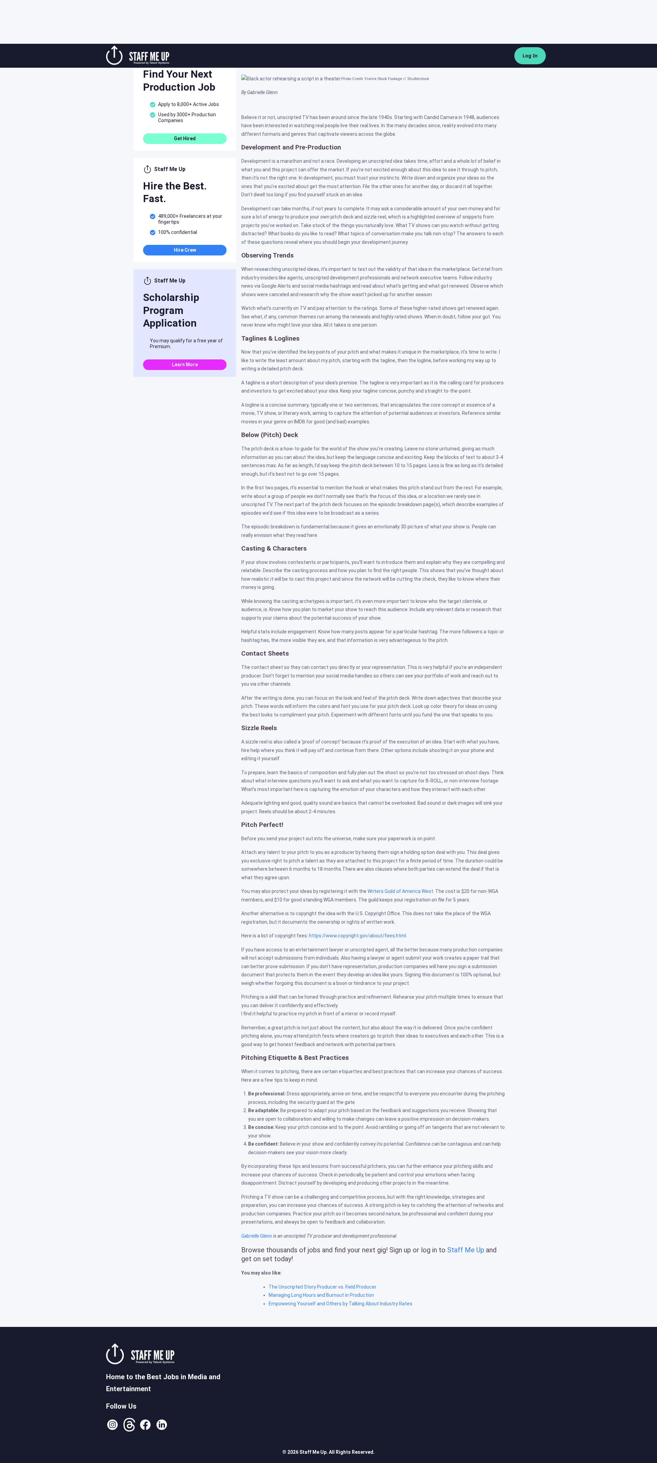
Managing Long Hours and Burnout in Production (321, 1295)
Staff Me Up (465, 1250)
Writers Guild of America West (400, 891)
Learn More (185, 364)
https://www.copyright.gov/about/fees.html (357, 935)
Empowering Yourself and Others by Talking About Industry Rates (340, 1303)
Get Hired (185, 138)
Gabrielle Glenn (256, 1236)
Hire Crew (185, 250)
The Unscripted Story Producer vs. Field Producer (322, 1287)
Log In (530, 55)
